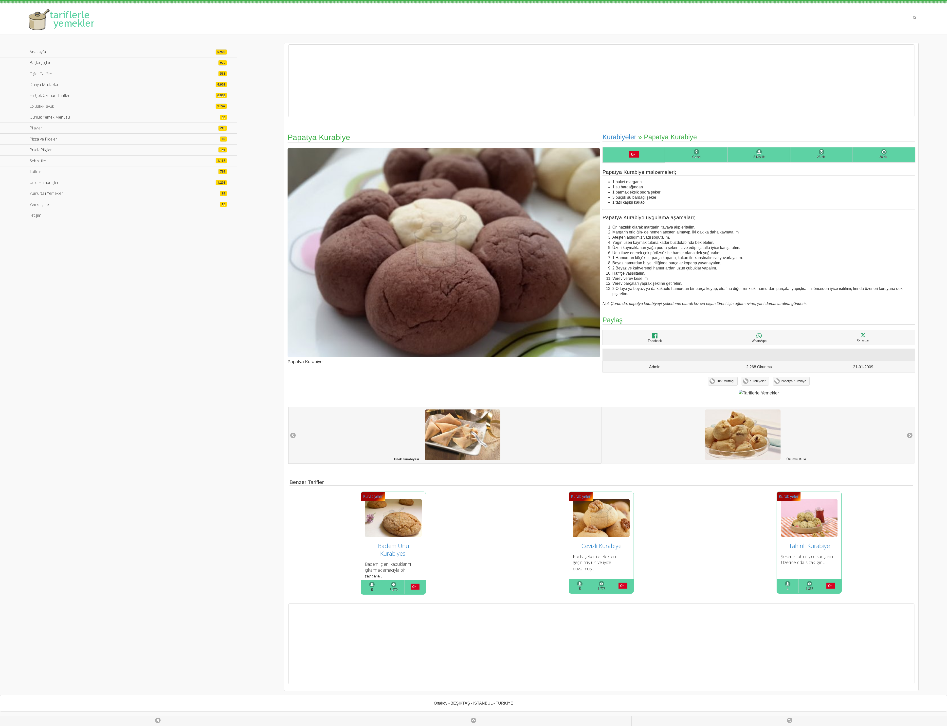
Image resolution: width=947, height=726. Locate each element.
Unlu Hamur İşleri (127, 182)
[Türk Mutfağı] (633, 155)
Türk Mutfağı (725, 381)
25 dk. (821, 157)
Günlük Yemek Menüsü (127, 117)
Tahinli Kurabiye (809, 546)
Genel (696, 157)
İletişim (35, 215)
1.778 (601, 589)
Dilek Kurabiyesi (409, 459)
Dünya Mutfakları (127, 84)
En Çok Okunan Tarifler (127, 95)
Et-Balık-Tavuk (127, 106)
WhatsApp (759, 341)
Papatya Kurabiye (793, 381)
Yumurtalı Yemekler (127, 193)
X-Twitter (863, 340)
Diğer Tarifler (127, 73)
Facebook (655, 341)
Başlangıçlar (127, 62)
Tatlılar (127, 171)
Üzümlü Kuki (793, 459)
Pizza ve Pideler (127, 139)
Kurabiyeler (619, 137)
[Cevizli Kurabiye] (601, 535)
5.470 (394, 590)
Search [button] (915, 18)
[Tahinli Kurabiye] (809, 535)
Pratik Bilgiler (127, 150)
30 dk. (883, 157)
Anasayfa (127, 51)
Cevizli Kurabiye (601, 546)
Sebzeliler (127, 160)
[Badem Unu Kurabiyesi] (393, 535)
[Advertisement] (601, 80)
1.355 (809, 589)
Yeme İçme (127, 204)
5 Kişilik (759, 157)
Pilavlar (127, 128)
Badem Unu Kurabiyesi (394, 549)
